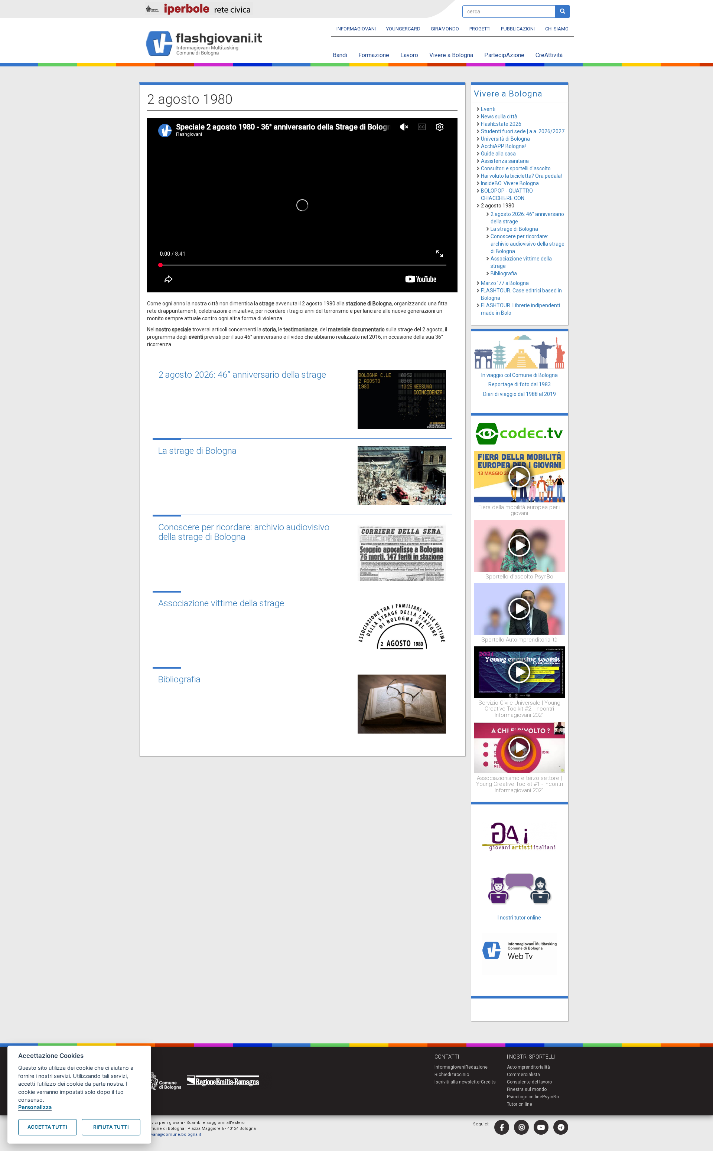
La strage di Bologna (197, 451)
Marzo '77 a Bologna (505, 283)
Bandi (340, 55)
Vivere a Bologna (451, 55)
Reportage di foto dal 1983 (519, 384)
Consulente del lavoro (529, 1082)
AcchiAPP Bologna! (503, 146)
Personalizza (35, 1107)
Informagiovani (356, 29)
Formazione (373, 55)
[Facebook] (501, 1127)
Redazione (476, 1067)
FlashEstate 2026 (501, 124)
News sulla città (499, 116)
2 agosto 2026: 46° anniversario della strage (242, 375)
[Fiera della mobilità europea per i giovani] (520, 476)
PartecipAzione (504, 55)
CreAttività (549, 55)
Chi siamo (557, 29)
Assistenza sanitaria (505, 161)
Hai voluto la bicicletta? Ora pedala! (521, 176)
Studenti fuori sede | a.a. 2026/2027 (522, 131)
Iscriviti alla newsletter (457, 1082)
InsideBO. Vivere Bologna (510, 183)
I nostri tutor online (519, 918)
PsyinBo (550, 1096)
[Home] (207, 44)
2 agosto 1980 (497, 206)
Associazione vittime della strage (221, 603)
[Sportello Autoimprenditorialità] (520, 608)
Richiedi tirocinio (451, 1074)
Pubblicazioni (518, 29)
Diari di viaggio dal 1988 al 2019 (519, 394)
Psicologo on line (524, 1096)
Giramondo (445, 29)
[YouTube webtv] (541, 1127)
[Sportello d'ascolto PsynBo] (520, 545)
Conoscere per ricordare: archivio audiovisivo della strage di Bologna (243, 532)
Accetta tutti (47, 1127)
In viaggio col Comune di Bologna (519, 375)
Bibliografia (179, 679)
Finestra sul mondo (527, 1089)
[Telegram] (560, 1127)
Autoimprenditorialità (528, 1067)
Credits (488, 1082)
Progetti (480, 29)
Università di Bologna (505, 139)
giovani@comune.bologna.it (173, 1134)
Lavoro (409, 55)
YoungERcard (403, 29)
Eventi (488, 109)
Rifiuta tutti (111, 1127)
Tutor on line (519, 1104)
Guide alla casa (498, 154)
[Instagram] (521, 1127)
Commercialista (523, 1074)
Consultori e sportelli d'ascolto (516, 168)
